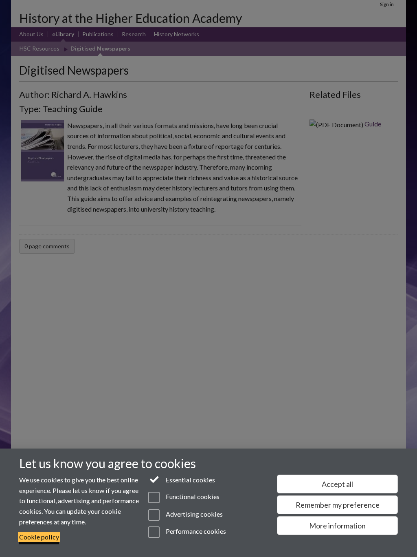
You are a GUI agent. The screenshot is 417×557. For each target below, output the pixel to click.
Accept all (337, 484)
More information (337, 525)
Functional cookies (192, 497)
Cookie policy (39, 537)
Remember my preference (338, 504)
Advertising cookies (194, 514)
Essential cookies (189, 480)
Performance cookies (195, 531)
